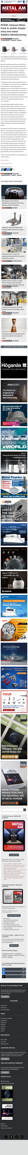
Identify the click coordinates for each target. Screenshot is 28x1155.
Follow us (5, 1072)
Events (22, 955)
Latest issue (4, 1005)
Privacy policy (4, 1126)
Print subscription (5, 1009)
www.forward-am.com (6, 163)
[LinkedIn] (2, 169)
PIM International (5, 1081)
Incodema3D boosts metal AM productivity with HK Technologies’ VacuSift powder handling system (14, 878)
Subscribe (5, 996)
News (2, 38)
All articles (3, 1041)
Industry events (4, 1043)
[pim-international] (7, 1094)
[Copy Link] (11, 169)
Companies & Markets (5, 40)
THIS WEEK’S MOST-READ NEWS (11, 181)
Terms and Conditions (6, 1128)
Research (17, 955)
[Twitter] (5, 169)
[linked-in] (22, 1137)
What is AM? (4, 1039)
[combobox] (14, 810)
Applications (15, 38)
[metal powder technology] (7, 1112)
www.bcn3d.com (5, 160)
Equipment (13, 40)
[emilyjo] (8, 169)
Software (4, 957)
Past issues (4, 1007)
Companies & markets (8, 953)
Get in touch (5, 1059)
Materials (19, 40)
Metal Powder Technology (7, 1083)
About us (3, 1123)
